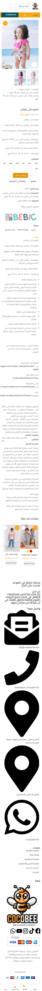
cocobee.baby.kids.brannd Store (25, 378)
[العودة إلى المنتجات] (34, 104)
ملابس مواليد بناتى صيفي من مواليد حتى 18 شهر (20, 97)
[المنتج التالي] (31, 104)
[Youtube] (19, 931)
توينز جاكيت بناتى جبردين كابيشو (11, 555)
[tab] (33, 229)
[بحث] (12, 6)
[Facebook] (38, 931)
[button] (36, 44)
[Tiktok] (32, 931)
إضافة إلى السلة (20, 175)
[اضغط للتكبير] (34, 64)
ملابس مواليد (24, 89)
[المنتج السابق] (37, 104)
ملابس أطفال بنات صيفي (19, 193)
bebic (23, 207)
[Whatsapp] (13, 931)
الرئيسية (35, 89)
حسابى (35, 15)
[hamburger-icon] (5, 6)
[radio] (36, 163)
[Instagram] (25, 931)
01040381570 (11, 15)
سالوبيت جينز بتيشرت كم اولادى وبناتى (29, 556)
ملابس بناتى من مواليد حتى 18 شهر (24, 92)
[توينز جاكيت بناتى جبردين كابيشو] (11, 538)
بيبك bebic (27, 201)
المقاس (35, 159)
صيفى (19, 201)
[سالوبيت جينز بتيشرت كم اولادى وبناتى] (29, 537)
